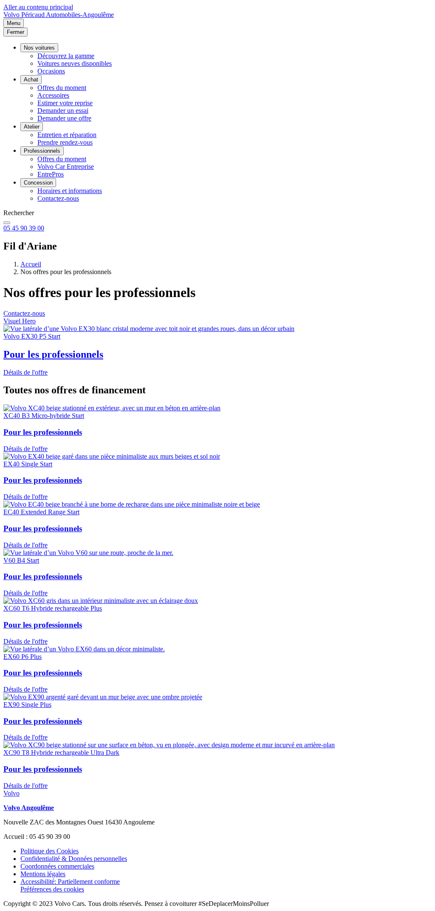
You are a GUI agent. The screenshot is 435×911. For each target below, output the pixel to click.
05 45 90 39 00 (23, 228)
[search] (6, 222)
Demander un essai (62, 110)
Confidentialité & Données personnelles (73, 858)
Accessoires (53, 95)
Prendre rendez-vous (65, 142)
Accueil (30, 264)
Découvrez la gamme (65, 55)
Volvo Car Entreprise (65, 166)
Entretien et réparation (66, 134)
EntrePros (50, 174)
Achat (31, 79)
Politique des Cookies (49, 851)
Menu (13, 23)
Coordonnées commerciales (57, 866)
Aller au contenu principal (38, 7)
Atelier (32, 126)
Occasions (51, 71)
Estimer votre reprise (65, 103)
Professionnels (42, 151)
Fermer (15, 32)
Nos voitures (39, 48)
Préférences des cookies (52, 889)
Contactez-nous (58, 198)
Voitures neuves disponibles (74, 63)
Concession (38, 182)
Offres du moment (61, 87)
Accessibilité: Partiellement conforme (70, 881)
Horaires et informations (69, 190)
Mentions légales (42, 873)
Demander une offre (64, 118)
